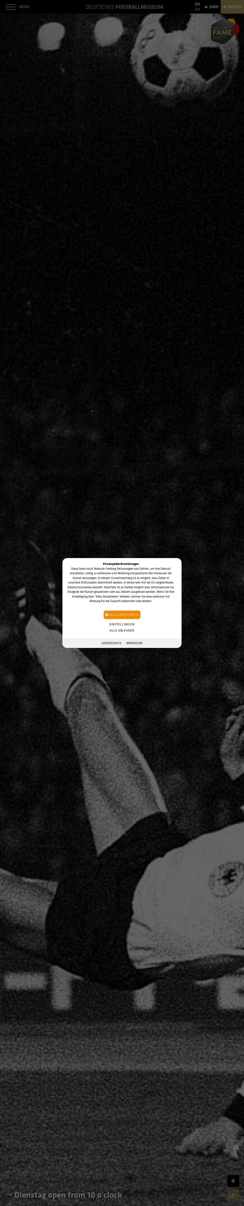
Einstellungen (121, 624)
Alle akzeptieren (123, 615)
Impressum (134, 643)
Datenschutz (112, 643)
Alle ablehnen (122, 630)
